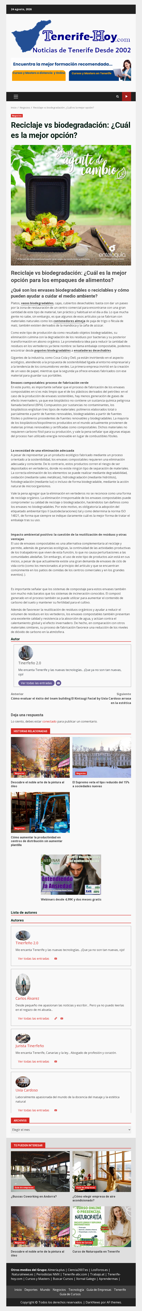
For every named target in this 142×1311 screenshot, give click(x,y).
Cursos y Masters (38, 1279)
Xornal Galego (86, 1279)
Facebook (126, 96)
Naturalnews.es (22, 1274)
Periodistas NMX (48, 1274)
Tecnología (76, 1290)
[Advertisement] (71, 69)
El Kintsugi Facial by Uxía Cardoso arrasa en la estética (101, 698)
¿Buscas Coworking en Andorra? (40, 1171)
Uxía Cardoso (27, 1090)
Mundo (45, 1290)
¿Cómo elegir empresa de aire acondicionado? (101, 1171)
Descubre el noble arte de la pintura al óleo (40, 757)
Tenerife (120, 1290)
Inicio (18, 1290)
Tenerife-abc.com (75, 1274)
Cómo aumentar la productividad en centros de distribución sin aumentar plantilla (40, 812)
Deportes (31, 1290)
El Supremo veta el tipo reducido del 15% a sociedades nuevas (101, 757)
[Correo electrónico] (58, 683)
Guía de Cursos (84, 1242)
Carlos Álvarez (27, 998)
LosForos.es (99, 1270)
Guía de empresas (24, 1187)
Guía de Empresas (99, 1290)
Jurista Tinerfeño (30, 1045)
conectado (49, 721)
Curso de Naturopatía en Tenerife (101, 1226)
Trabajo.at (97, 1274)
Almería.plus (56, 1270)
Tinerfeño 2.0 (29, 662)
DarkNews (93, 1302)
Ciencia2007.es (78, 1270)
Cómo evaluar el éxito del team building (41, 696)
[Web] (55, 1018)
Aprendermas (108, 1279)
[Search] (117, 96)
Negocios (17, 115)
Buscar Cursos (63, 1279)
